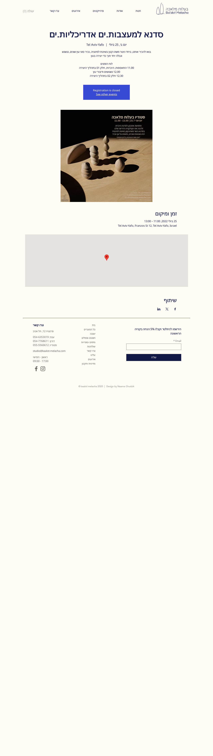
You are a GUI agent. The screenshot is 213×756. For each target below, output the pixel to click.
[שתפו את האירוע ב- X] (167, 309)
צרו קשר (91, 350)
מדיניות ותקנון (88, 363)
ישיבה (92, 333)
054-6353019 (41, 337)
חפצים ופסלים (88, 337)
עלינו (93, 354)
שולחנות (91, 346)
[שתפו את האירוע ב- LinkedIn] (158, 309)
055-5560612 (41, 345)
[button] (119, 11)
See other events (106, 94)
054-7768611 (41, 341)
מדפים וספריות (88, 342)
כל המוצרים (89, 329)
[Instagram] (43, 368)
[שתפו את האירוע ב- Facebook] (175, 309)
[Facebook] (36, 368)
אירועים (91, 359)
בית (93, 325)
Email (177, 340)
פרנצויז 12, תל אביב (43, 331)
